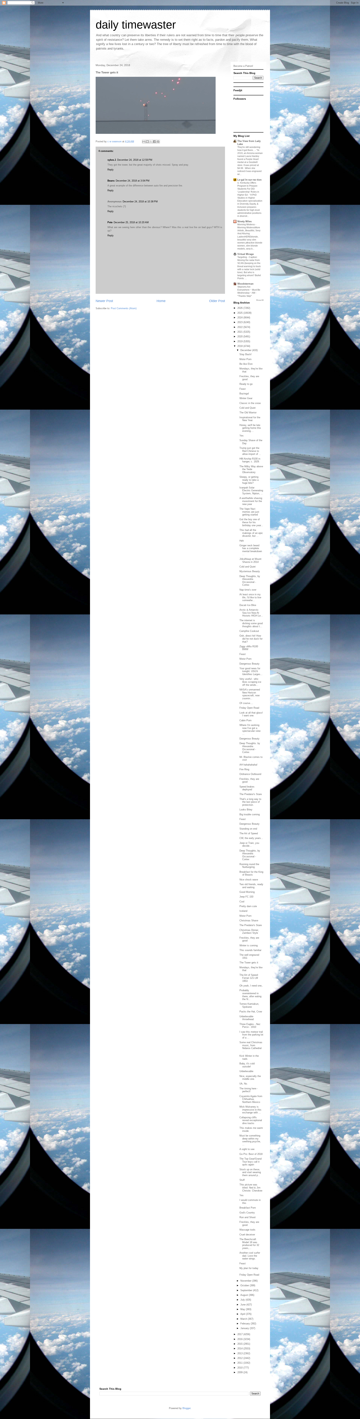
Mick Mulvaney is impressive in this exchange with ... (250, 1109)
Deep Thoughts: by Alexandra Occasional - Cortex (249, 748)
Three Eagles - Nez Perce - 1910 (249, 1026)
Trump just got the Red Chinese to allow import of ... (250, 451)
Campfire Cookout (249, 631)
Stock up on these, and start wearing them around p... (250, 1172)
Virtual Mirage (245, 254)
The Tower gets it (248, 962)
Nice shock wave (248, 879)
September (246, 1290)
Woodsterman (245, 283)
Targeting (242, 257)
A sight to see (246, 1149)
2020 (240, 336)
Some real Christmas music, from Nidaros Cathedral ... (250, 1047)
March (244, 1318)
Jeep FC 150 (246, 896)
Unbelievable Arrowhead (246, 1018)
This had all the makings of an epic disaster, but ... (251, 533)
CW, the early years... (251, 838)
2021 (240, 331)
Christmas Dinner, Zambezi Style (249, 931)
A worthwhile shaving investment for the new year (250, 501)
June (243, 1304)
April (243, 1314)
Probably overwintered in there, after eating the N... (250, 995)
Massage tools (247, 1229)
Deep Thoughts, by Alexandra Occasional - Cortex (249, 580)
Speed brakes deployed (246, 788)
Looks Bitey (245, 809)
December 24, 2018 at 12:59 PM (134, 159)
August (244, 1295)
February (245, 1323)
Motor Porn (245, 359)
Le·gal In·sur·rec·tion (249, 179)
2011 (240, 1362)
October (245, 1285)
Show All (259, 300)
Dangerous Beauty (249, 663)
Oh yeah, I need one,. (251, 985)
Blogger (186, 1408)
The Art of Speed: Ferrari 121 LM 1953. (249, 978)
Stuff (242, 1180)
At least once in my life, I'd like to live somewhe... (250, 597)
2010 (240, 1367)
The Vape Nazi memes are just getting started (249, 511)
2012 (240, 1358)
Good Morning (247, 892)
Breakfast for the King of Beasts (251, 873)
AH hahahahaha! (248, 764)
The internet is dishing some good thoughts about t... (251, 623)
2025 (240, 312)
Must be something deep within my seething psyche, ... (250, 1140)
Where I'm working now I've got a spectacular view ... (249, 729)
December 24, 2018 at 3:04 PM (132, 180)
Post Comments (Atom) (123, 308)
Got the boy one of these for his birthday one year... (251, 522)
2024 (240, 317)
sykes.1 (111, 159)
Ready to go (246, 384)
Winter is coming (248, 945)
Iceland (243, 911)
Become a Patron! (243, 66)
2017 (240, 1334)
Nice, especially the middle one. (250, 1078)
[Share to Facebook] (154, 141)
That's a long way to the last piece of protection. (250, 802)
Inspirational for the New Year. (249, 419)
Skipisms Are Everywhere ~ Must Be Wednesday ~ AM (248, 290)
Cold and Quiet (247, 407)
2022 (240, 327)
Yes (241, 435)
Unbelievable (246, 1071)
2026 (240, 308)
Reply (110, 169)
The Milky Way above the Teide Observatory (251, 469)
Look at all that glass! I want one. (251, 714)
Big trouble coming (249, 814)
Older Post (217, 301)
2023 (240, 322)
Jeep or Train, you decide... (249, 844)
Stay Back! (245, 354)
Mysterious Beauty (249, 571)
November (246, 1280)
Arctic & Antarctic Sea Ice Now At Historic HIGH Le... (251, 612)
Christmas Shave (248, 920)
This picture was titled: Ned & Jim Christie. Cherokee (250, 1187)
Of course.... (246, 703)
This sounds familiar (250, 950)
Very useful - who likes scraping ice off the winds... (250, 681)
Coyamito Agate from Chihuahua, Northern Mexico (250, 1099)
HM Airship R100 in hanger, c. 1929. (249, 460)
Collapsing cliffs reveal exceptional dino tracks (250, 1120)
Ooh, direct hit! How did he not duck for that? (250, 638)
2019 (240, 341)
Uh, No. (243, 1083)
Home (161, 301)
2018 (240, 346)
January (245, 1328)
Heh (241, 540)
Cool (241, 901)
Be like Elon (246, 363)
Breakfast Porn (247, 1207)
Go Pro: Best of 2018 (250, 1154)
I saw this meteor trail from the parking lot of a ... (251, 1034)
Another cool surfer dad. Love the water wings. (249, 1255)
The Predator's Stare (250, 794)
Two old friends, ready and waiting (251, 886)
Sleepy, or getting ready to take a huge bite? (249, 480)
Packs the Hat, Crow (250, 1011)
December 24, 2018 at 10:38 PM (140, 201)
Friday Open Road (249, 707)
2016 (240, 1339)
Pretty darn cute (248, 906)
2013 (240, 1353)
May (243, 1309)
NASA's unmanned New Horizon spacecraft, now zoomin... (249, 694)
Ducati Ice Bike (247, 605)
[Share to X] (151, 141)
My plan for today (248, 1268)
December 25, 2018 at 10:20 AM (131, 222)
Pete (109, 222)
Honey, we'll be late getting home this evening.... (250, 428)
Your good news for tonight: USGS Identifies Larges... (250, 671)
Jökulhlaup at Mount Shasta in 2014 (250, 560)
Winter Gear (245, 398)
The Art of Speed (248, 833)
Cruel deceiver (247, 1234)
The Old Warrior (247, 412)
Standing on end (248, 828)
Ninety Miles (244, 221)
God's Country (247, 1212)
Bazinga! (244, 393)
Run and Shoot (247, 1217)
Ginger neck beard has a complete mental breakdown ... (250, 550)
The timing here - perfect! (248, 1090)
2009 (240, 1372)
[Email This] (144, 141)
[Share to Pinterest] (158, 141)
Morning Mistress (246, 224)
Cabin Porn (245, 720)
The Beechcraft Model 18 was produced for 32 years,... (249, 1243)
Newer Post (104, 301)
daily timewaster (136, 24)
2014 (240, 1348)
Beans (111, 180)
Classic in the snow (250, 403)
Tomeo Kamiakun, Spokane (249, 1005)
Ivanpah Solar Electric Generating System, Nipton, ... (251, 490)
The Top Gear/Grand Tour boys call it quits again (250, 1161)
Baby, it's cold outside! (247, 1065)
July (243, 1299)
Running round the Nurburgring (249, 866)
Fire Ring (244, 769)
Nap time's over (247, 589)
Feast (242, 388)
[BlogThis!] (147, 141)
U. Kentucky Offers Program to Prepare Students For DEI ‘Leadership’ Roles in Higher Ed (248, 189)
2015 (240, 1343)
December (246, 350)
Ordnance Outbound (250, 774)
